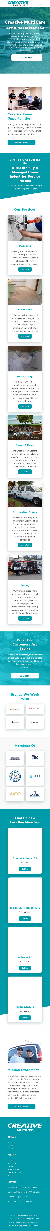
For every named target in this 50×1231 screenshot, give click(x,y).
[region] (25, 40)
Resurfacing (12, 1166)
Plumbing (11, 1160)
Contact (11, 1148)
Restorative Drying (15, 1172)
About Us (11, 1142)
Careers (11, 1145)
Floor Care (12, 1163)
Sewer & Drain (13, 1169)
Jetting (10, 1175)
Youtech (35, 1219)
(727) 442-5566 (34, 1192)
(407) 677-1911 (24, 1197)
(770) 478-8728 (31, 1187)
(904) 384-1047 (27, 1201)
